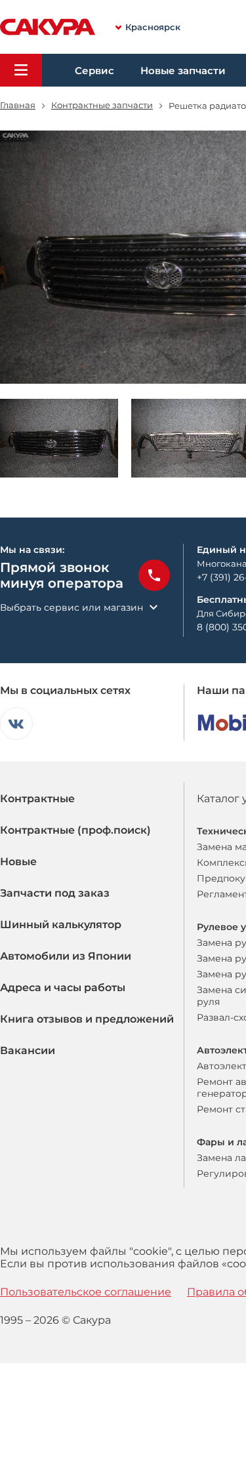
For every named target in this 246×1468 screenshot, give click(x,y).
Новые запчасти (183, 70)
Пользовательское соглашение (85, 1292)
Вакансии (27, 1050)
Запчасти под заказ (55, 893)
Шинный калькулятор (60, 924)
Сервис (94, 70)
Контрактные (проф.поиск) (75, 830)
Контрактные (37, 798)
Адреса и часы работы (62, 987)
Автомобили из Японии (65, 956)
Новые (18, 861)
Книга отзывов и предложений (87, 1019)
